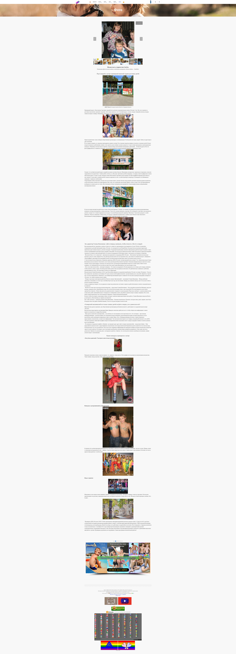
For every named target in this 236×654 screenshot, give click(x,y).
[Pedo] (78, 2)
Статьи (99, 1)
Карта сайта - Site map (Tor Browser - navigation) (118, 594)
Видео (115, 1)
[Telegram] (150, 2)
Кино (110, 1)
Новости (94, 1)
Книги (105, 1)
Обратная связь (118, 595)
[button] (114, 541)
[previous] (95, 39)
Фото (120, 1)
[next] (140, 39)
